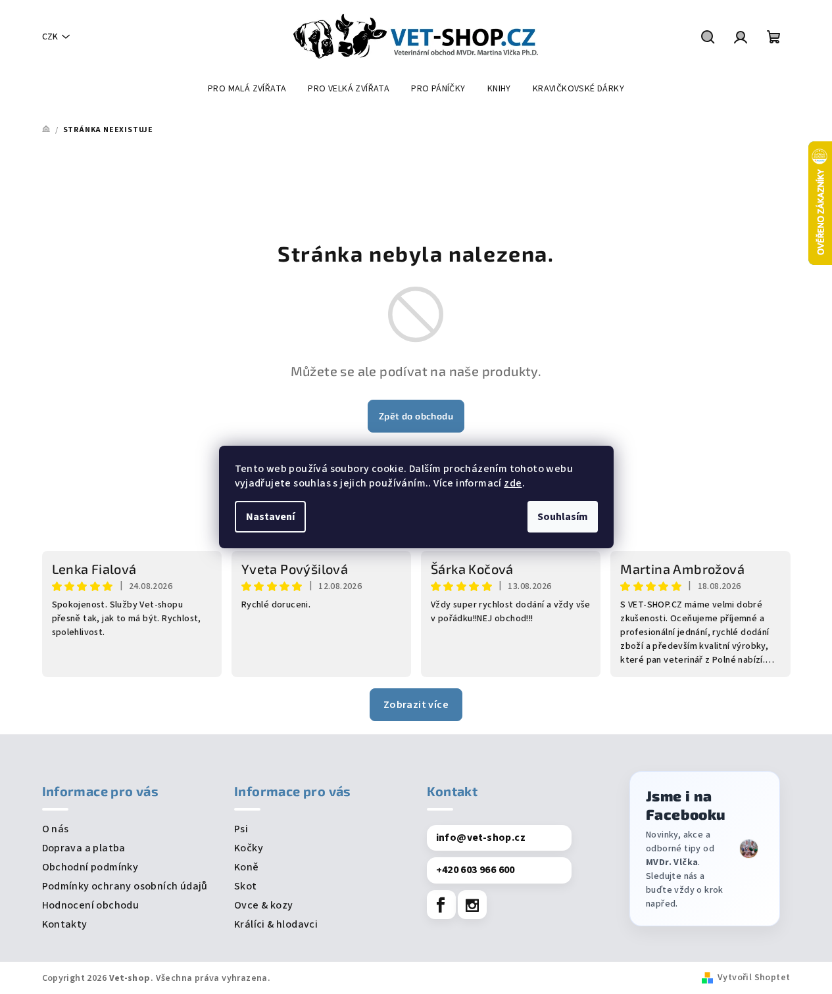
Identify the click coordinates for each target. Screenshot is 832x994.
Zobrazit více (416, 705)
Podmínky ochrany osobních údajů (125, 886)
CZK (50, 36)
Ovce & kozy (263, 905)
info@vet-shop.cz (481, 837)
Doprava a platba (84, 848)
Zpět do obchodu (416, 415)
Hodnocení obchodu (90, 905)
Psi (241, 829)
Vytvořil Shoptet (754, 977)
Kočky (248, 848)
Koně (246, 867)
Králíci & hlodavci (276, 924)
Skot (245, 886)
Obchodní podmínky (90, 867)
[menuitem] (247, 89)
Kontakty (64, 924)
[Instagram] (472, 904)
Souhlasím (562, 516)
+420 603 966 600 (475, 870)
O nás (55, 829)
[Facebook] (441, 904)
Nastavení (270, 516)
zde (513, 483)
